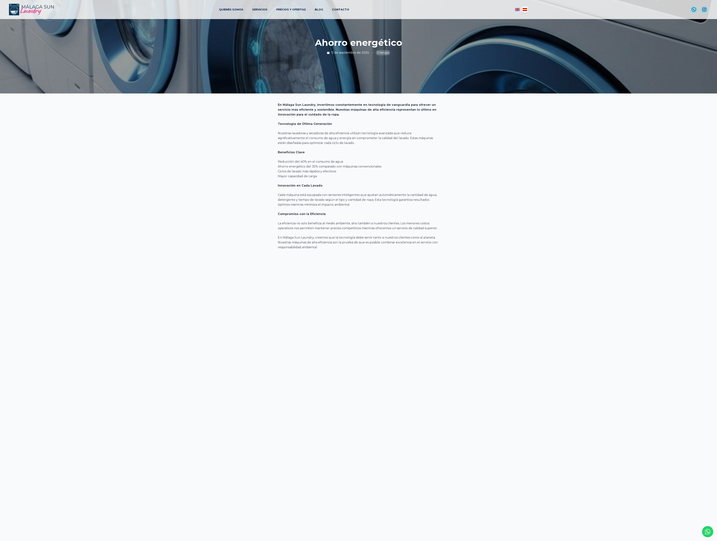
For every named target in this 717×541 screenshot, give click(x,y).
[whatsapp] (694, 9)
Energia (383, 52)
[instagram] (704, 9)
